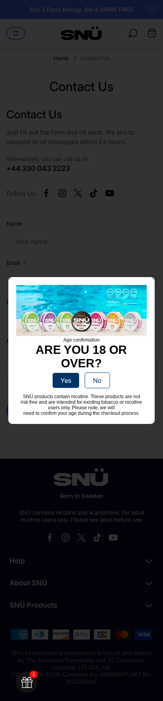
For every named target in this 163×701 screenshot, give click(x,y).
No (97, 380)
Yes (66, 380)
